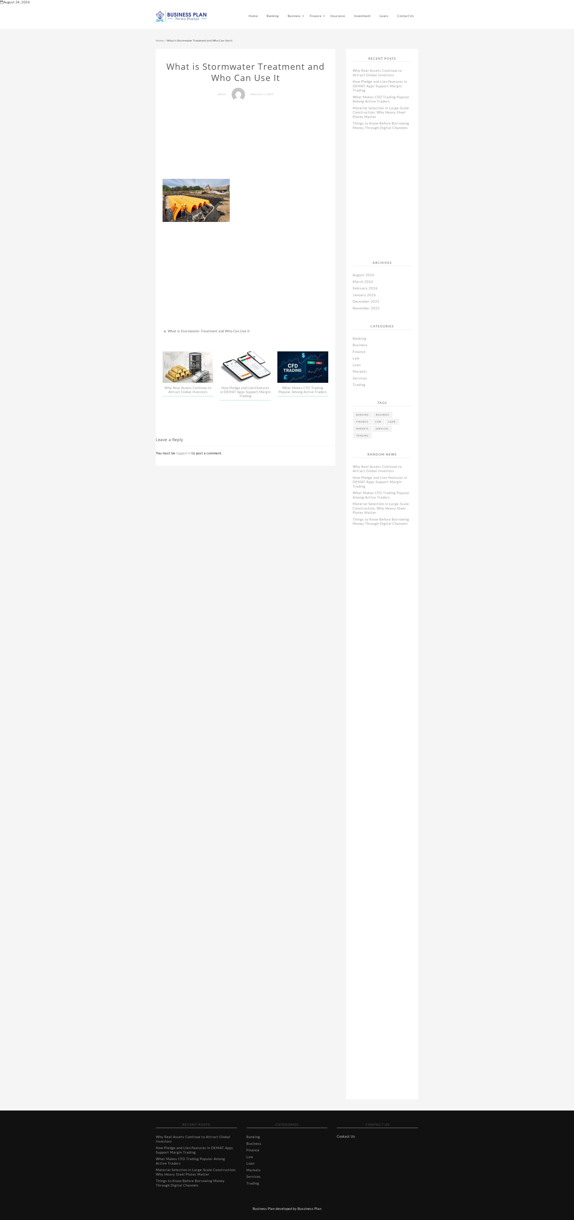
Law (356, 358)
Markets (360, 371)
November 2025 (366, 308)
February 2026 (365, 288)
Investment (362, 16)
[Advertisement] (245, 140)
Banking (273, 16)
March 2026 (363, 282)
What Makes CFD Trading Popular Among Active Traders (302, 390)
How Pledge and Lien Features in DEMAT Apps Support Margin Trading (245, 392)
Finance (316, 16)
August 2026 (363, 275)
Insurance (337, 16)
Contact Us (405, 16)
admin (222, 94)
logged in (183, 453)
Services (360, 378)
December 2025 (366, 301)
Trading (359, 385)
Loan (357, 365)
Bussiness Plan (309, 1209)
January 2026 (364, 295)
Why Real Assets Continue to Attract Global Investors (188, 390)
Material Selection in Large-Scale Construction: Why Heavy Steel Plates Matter (381, 112)
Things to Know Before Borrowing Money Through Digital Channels (381, 125)
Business (294, 16)
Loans (384, 16)
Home (253, 16)
